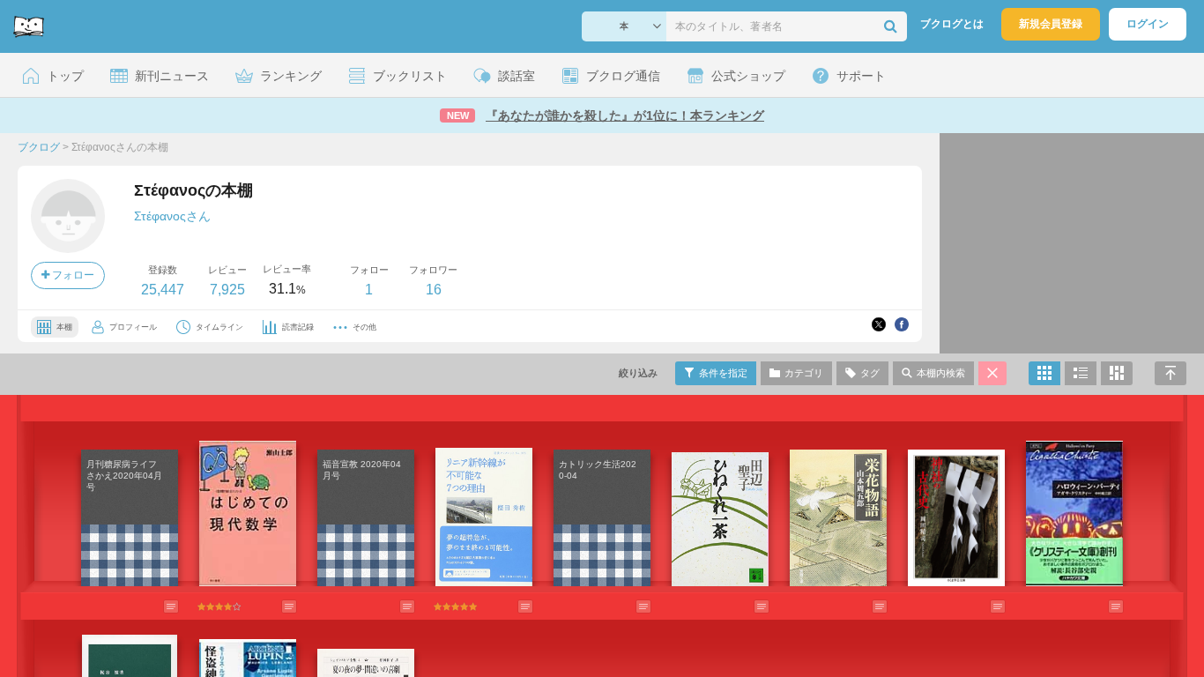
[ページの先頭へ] (1170, 373)
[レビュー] (153, 606)
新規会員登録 (1050, 24)
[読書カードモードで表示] (1117, 373)
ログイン (1147, 24)
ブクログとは (952, 24)
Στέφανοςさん (172, 216)
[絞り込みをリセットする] (992, 373)
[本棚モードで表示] (1044, 373)
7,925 (227, 289)
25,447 (162, 289)
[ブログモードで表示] (1080, 373)
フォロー (71, 275)
